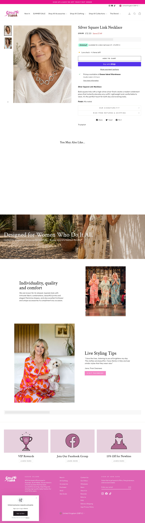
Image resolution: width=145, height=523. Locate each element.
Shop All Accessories (57, 13)
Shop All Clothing (77, 13)
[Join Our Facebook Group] (72, 441)
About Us (84, 491)
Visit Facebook (95, 373)
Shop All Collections (97, 13)
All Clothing (64, 481)
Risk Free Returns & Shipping (109, 113)
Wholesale (84, 484)
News (82, 487)
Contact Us (84, 477)
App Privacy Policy (87, 507)
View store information (91, 80)
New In (27, 13)
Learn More (26, 461)
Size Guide (63, 494)
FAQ (82, 500)
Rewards (84, 494)
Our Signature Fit (109, 108)
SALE (61, 491)
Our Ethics (84, 481)
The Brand (114, 13)
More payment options (109, 69)
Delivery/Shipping (87, 504)
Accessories (64, 484)
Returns (83, 497)
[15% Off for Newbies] (119, 441)
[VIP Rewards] (26, 441)
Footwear (63, 487)
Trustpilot (82, 124)
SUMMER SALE (39, 13)
